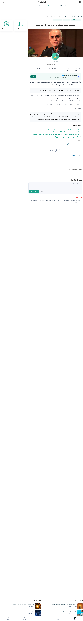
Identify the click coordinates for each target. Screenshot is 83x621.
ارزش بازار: (53, 5)
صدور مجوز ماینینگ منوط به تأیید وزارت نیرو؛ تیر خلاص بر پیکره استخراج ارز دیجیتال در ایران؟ (56, 134)
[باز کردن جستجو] (3, 2)
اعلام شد (47, 98)
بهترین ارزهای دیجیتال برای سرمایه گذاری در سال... (64, 611)
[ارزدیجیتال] (41, 2)
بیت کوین (44, 144)
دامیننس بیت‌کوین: (38, 5)
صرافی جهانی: (61, 5)
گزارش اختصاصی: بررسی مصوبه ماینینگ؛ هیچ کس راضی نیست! (61, 129)
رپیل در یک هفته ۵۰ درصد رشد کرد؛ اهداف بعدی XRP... (20, 611)
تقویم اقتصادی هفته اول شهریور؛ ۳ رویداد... (23, 604)
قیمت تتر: (73, 5)
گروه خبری (55, 61)
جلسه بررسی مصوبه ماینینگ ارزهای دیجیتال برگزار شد (64, 132)
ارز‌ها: (80, 5)
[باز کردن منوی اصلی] (80, 2)
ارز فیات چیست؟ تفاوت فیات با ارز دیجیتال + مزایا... (64, 604)
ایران (68, 144)
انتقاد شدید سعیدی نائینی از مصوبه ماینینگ (67, 137)
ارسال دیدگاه (34, 192)
